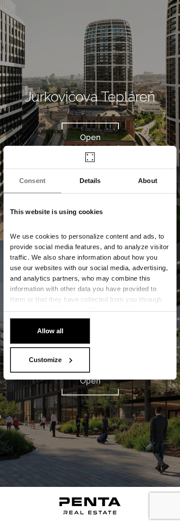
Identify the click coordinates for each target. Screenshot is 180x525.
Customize (45, 359)
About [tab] (147, 180)
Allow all (50, 331)
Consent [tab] (32, 180)
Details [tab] (90, 180)
